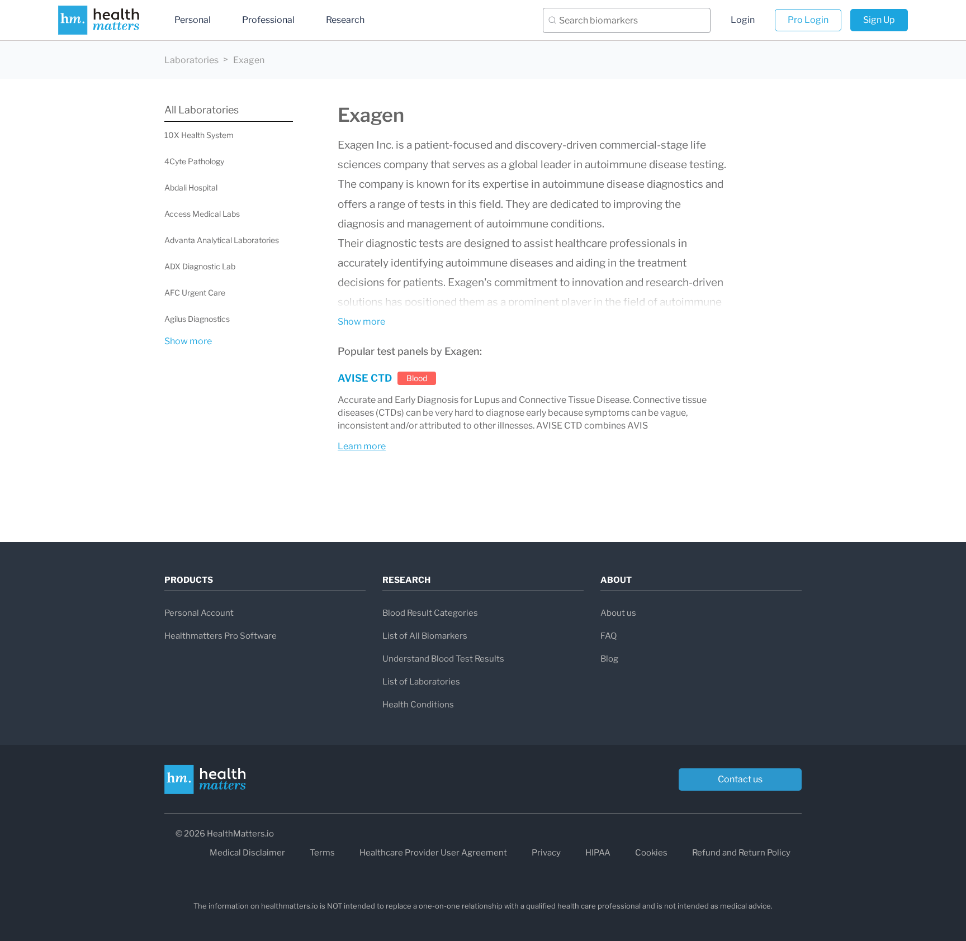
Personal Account (199, 613)
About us (618, 613)
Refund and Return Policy (741, 853)
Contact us (740, 779)
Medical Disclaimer (247, 853)
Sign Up (879, 20)
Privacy (546, 853)
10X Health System (199, 135)
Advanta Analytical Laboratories (221, 240)
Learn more (362, 446)
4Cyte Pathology (194, 161)
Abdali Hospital (190, 187)
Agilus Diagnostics (197, 319)
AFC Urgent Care (194, 292)
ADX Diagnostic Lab (199, 266)
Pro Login (808, 20)
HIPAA (597, 853)
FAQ (608, 636)
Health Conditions (418, 705)
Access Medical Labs (202, 213)
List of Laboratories (421, 682)
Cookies (651, 853)
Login (743, 20)
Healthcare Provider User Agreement (433, 853)
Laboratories (191, 60)
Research (345, 20)
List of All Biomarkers (424, 636)
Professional (268, 20)
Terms (322, 853)
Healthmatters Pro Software (220, 636)
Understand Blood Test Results (443, 659)
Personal (192, 20)
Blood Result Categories (430, 613)
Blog (609, 659)
